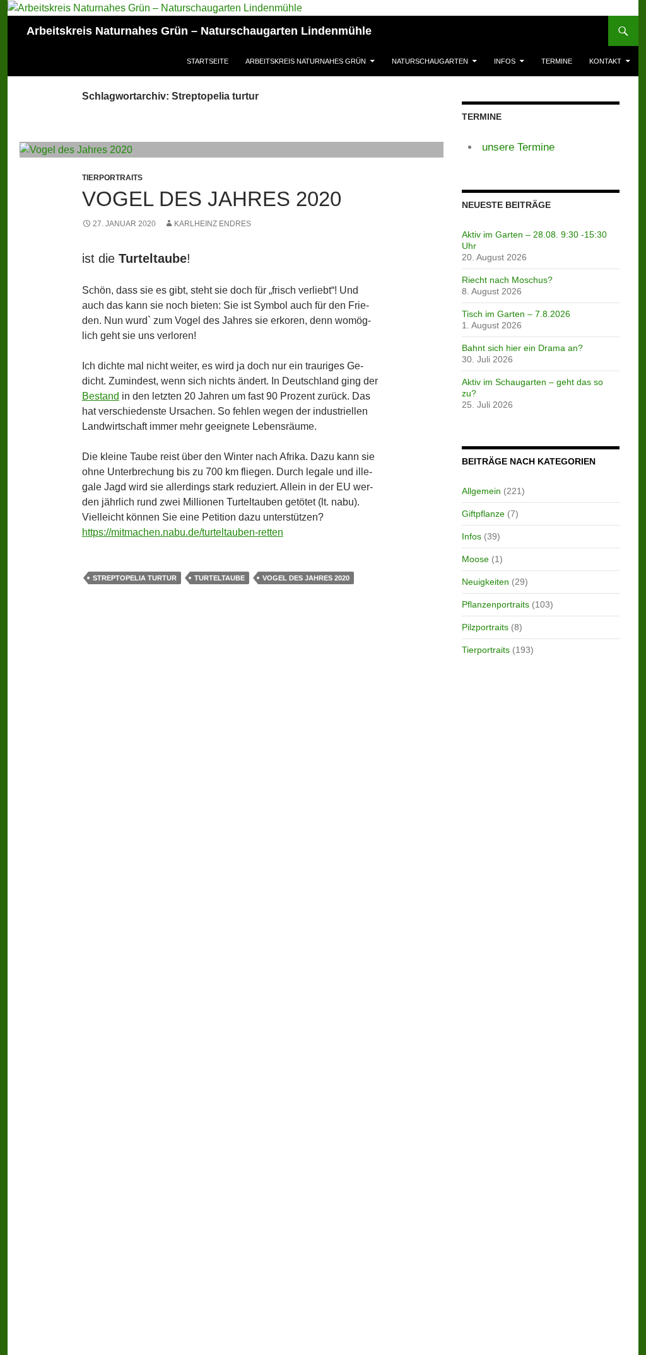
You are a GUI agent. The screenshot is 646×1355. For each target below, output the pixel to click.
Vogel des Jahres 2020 (211, 198)
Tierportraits (486, 650)
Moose (475, 559)
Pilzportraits (485, 627)
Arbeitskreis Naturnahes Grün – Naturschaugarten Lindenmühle (199, 31)
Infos (504, 61)
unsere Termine (518, 147)
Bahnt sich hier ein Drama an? (522, 348)
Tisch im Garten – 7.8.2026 (516, 314)
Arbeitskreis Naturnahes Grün (305, 61)
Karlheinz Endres (212, 223)
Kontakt (605, 61)
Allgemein (481, 491)
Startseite (207, 61)
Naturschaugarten (430, 61)
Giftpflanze (483, 514)
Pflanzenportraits (495, 604)
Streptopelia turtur (135, 578)
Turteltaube (219, 578)
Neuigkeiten (485, 582)
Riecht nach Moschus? (507, 280)
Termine (556, 61)
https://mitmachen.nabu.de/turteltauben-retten (182, 532)
